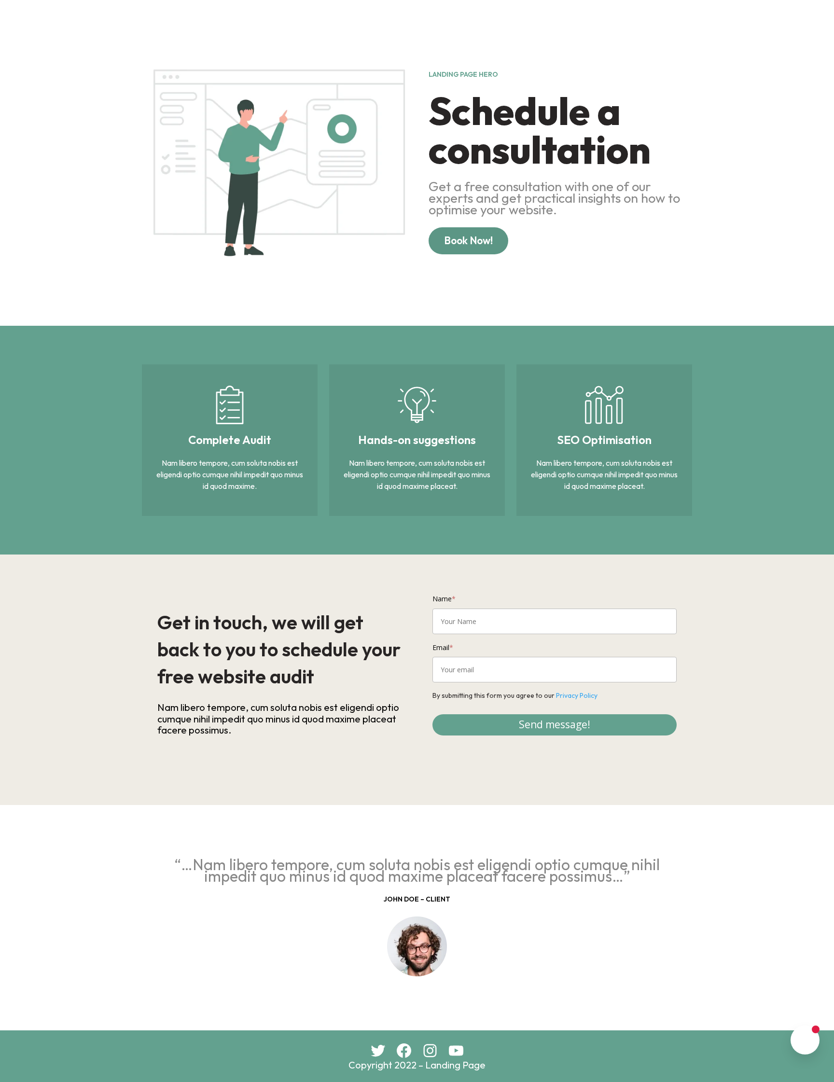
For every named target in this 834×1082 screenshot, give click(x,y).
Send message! (554, 724)
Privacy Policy (577, 695)
